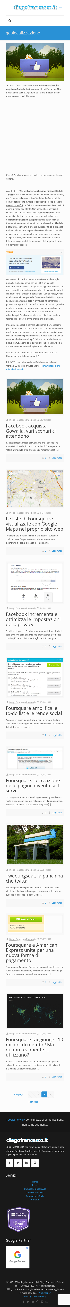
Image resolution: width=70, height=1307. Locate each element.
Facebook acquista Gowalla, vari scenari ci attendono (31, 430)
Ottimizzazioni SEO (35, 1192)
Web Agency (45, 1293)
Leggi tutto (57, 458)
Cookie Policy (39, 1296)
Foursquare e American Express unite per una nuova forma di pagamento (31, 952)
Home (35, 1181)
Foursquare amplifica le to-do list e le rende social (34, 710)
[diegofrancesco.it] (35, 8)
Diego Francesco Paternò (21, 420)
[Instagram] (42, 1301)
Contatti (35, 1199)
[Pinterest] (37, 1301)
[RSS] (46, 1301)
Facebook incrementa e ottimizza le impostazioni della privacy (33, 619)
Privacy (27, 1296)
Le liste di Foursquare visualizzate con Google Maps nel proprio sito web (34, 523)
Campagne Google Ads (35, 1189)
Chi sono (35, 1185)
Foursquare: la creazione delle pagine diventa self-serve (33, 785)
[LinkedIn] (32, 1301)
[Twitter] (28, 1301)
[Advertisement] (35, 136)
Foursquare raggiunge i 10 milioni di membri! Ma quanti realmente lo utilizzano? (34, 1047)
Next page (33, 1102)
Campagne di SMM (35, 1196)
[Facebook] (23, 1301)
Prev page (18, 1094)
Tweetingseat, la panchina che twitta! (34, 878)
